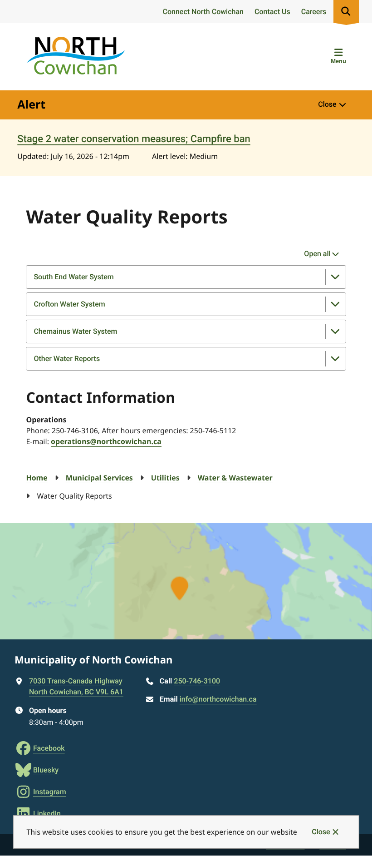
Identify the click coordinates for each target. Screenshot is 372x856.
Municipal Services (99, 478)
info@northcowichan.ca (218, 699)
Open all (317, 253)
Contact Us (272, 11)
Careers (314, 11)
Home (36, 478)
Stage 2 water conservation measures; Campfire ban (133, 139)
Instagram (49, 791)
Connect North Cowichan (202, 11)
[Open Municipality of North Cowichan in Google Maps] (186, 581)
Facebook (49, 748)
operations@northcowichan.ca (106, 441)
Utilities (165, 478)
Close (321, 831)
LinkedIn (47, 813)
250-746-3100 (197, 681)
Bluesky (46, 770)
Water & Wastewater (235, 478)
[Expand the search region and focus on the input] (346, 11)
